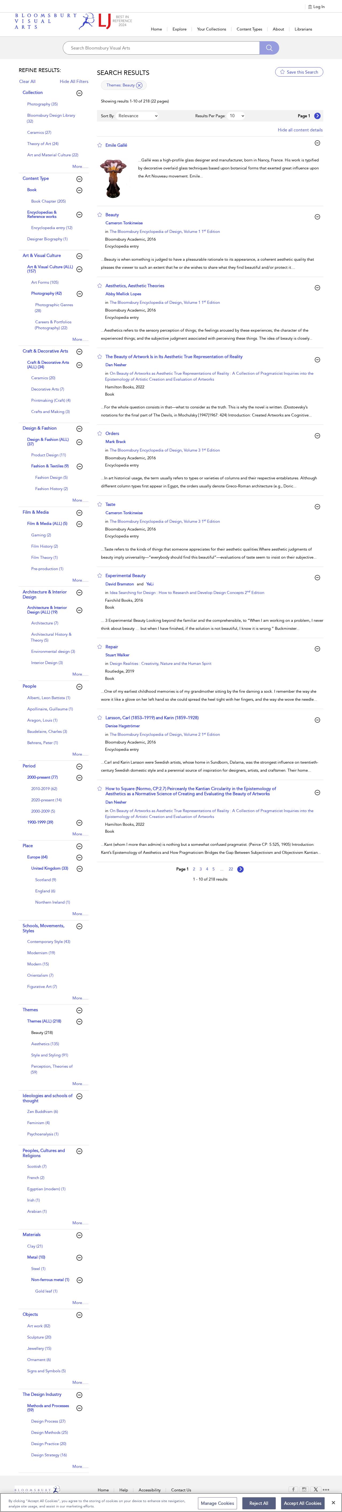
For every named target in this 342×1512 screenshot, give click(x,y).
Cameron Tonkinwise (124, 223)
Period (29, 765)
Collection (33, 92)
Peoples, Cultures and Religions (44, 1153)
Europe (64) (37, 857)
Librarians (303, 29)
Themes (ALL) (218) (44, 1021)
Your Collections (211, 29)
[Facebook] (293, 1489)
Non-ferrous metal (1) (50, 1279)
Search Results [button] (123, 73)
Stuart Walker (117, 655)
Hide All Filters (74, 81)
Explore (179, 29)
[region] (171, 1502)
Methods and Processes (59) (48, 1408)
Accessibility (150, 1490)
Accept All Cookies (303, 1503)
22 (231, 869)
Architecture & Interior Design (45, 594)
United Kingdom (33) (49, 868)
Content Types (249, 29)
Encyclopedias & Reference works (42, 214)
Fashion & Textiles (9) (50, 466)
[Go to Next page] (317, 116)
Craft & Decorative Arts (45, 351)
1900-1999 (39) (40, 822)
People (29, 686)
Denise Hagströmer (123, 725)
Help (123, 1490)
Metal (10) (36, 1257)
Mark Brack (116, 441)
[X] (315, 1489)
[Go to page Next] (240, 869)
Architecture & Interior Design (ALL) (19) (47, 610)
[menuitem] (53, 106)
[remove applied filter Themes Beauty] (139, 85)
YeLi (150, 584)
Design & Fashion (40, 428)
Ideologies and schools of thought (47, 1098)
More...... (80, 166)
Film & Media (36, 512)
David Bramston (120, 584)
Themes (30, 1009)
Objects (30, 1314)
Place (28, 845)
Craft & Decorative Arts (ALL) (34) (48, 364)
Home (156, 29)
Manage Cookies (217, 1503)
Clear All (27, 81)
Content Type (36, 178)
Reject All (259, 1503)
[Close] (333, 1503)
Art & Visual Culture (42, 255)
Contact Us (181, 1490)
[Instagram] (304, 1489)
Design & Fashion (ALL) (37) (48, 441)
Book (32, 189)
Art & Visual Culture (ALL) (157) (50, 269)
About (278, 29)
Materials (32, 1234)
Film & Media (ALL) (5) (47, 523)
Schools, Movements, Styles (43, 928)
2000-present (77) (42, 777)
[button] (99, 145)
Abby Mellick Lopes (123, 293)
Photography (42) (46, 293)
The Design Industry (42, 1394)
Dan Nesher (116, 364)
